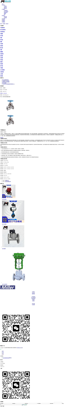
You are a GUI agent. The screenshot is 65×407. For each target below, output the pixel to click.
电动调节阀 (5, 12)
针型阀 (1, 43)
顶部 (3, 354)
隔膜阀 (1, 51)
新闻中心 (32, 302)
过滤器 (1, 57)
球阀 (1, 37)
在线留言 (32, 311)
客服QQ (10, 357)
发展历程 (5, 8)
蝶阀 (1, 41)
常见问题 (5, 16)
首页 (1, 23)
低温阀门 (2, 53)
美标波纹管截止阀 (8, 181)
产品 (3, 352)
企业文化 (5, 7)
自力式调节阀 (6, 11)
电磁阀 (5, 13)
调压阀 (1, 75)
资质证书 (32, 308)
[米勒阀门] (5, 2)
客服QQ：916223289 (3, 93)
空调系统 (2, 71)
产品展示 (4, 23)
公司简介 (5, 6)
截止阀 (7, 23)
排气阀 (1, 65)
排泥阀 (1, 63)
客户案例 (32, 306)
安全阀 (1, 35)
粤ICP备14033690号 (20, 347)
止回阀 (1, 73)
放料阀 (1, 55)
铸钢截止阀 (7, 180)
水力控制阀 (2, 69)
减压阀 (1, 45)
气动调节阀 (5, 10)
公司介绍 (32, 290)
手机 (3, 353)
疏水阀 (1, 39)
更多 (4, 14)
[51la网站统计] (0, 349)
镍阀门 (1, 61)
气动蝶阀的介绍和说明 (5, 80)
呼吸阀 (1, 59)
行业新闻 (5, 17)
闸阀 (1, 49)
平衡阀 (1, 67)
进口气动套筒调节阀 (5, 79)
